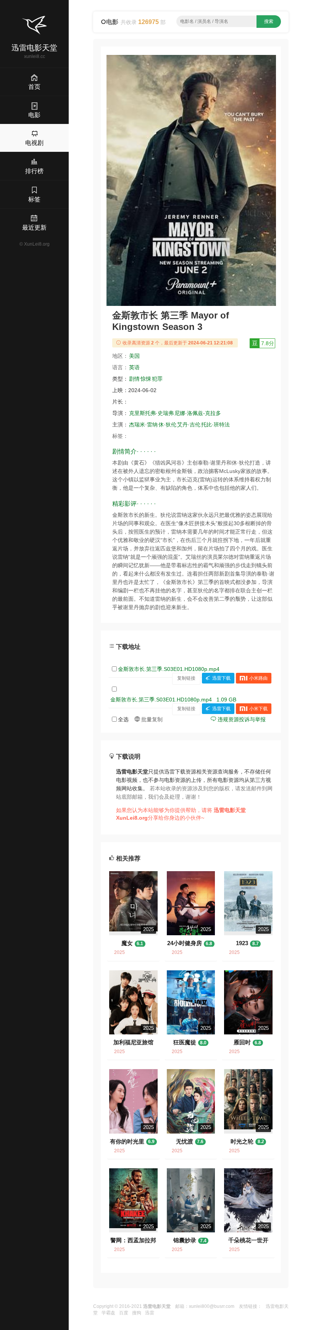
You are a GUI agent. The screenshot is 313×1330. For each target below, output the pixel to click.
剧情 (134, 379)
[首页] (34, 25)
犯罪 (157, 379)
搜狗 (136, 1313)
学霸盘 (108, 1313)
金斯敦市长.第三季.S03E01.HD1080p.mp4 (168, 669)
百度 (123, 1313)
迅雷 (149, 1313)
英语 (134, 367)
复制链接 (186, 678)
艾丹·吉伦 (188, 424)
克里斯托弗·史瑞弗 (151, 413)
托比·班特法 (215, 424)
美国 (134, 356)
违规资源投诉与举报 (241, 719)
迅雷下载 (221, 678)
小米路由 (258, 678)
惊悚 (145, 379)
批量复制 (151, 719)
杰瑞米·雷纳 (143, 424)
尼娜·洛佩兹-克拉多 (197, 413)
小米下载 (258, 708)
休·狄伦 (167, 424)
